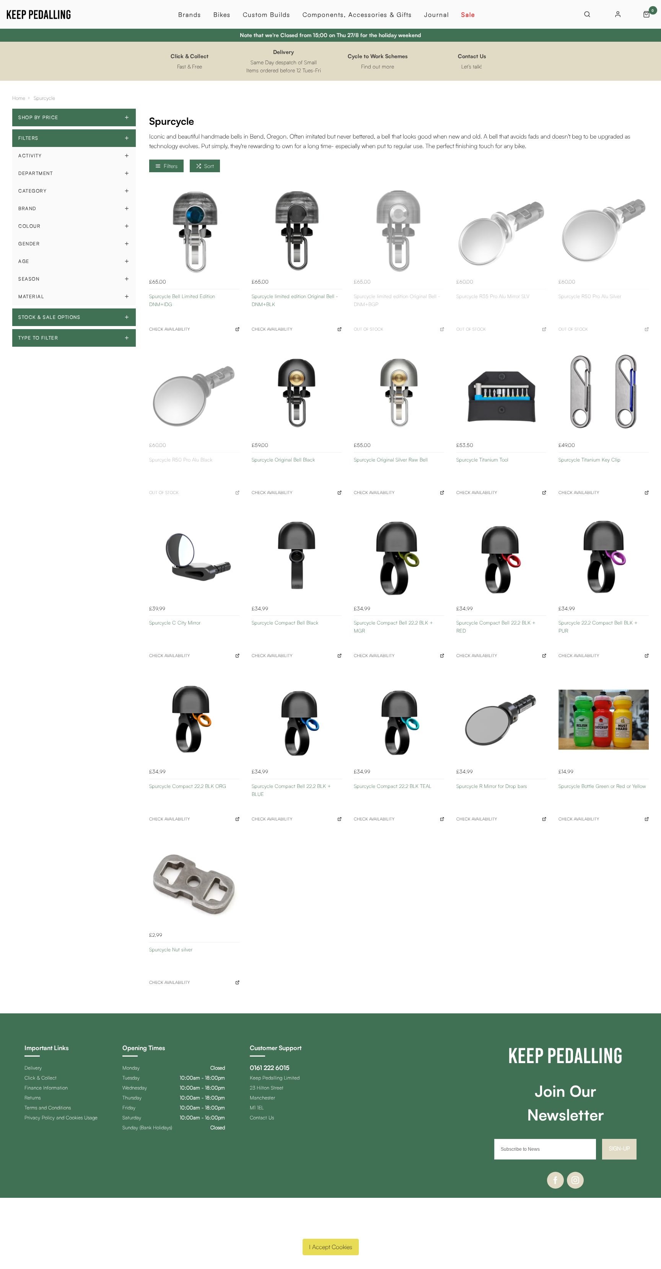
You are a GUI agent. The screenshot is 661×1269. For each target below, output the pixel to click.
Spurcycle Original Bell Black (283, 460)
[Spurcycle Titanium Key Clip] (603, 393)
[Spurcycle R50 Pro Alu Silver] (603, 229)
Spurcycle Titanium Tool (482, 460)
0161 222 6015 (270, 1068)
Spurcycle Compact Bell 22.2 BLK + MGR (393, 627)
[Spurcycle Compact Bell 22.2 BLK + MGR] (399, 556)
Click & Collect (40, 1078)
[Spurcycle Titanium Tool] (501, 393)
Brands (189, 14)
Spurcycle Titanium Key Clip (589, 460)
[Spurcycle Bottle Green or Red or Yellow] (603, 720)
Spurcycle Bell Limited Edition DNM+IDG (182, 300)
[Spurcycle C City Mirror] (194, 556)
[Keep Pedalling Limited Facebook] (555, 1180)
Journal (436, 14)
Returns (32, 1097)
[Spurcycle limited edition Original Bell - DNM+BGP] (399, 229)
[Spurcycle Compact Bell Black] (297, 556)
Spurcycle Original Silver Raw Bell (391, 460)
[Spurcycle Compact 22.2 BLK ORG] (194, 720)
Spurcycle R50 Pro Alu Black (180, 460)
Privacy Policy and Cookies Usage (61, 1117)
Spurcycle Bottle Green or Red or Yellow (602, 786)
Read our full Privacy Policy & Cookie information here (330, 1229)
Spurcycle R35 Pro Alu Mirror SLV (492, 296)
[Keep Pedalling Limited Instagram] (575, 1180)
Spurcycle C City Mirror (174, 623)
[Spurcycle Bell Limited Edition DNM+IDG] (194, 229)
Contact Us (262, 1117)
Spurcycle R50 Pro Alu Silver (589, 296)
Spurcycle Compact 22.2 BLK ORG (187, 786)
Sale (468, 14)
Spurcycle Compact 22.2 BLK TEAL (392, 786)
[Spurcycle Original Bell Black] (297, 393)
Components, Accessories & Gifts (357, 14)
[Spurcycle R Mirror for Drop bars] (501, 720)
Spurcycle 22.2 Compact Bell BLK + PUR (598, 627)
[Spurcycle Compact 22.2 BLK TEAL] (399, 720)
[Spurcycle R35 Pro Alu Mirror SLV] (501, 229)
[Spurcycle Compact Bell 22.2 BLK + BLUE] (297, 720)
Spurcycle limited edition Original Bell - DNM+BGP (397, 300)
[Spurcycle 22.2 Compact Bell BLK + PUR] (603, 556)
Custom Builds (266, 14)
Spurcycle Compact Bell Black (285, 623)
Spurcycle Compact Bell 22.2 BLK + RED (496, 627)
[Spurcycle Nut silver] (194, 883)
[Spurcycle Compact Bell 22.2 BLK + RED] (501, 556)
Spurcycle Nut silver (170, 949)
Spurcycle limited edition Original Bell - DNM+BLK (295, 300)
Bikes (222, 14)
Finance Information (46, 1088)
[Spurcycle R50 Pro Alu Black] (194, 393)
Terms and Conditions (47, 1107)
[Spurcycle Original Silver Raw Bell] (399, 393)
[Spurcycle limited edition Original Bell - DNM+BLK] (297, 229)
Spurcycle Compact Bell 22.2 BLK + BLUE (291, 790)
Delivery (33, 1068)
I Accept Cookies (330, 1247)
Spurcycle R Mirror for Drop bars (491, 786)
